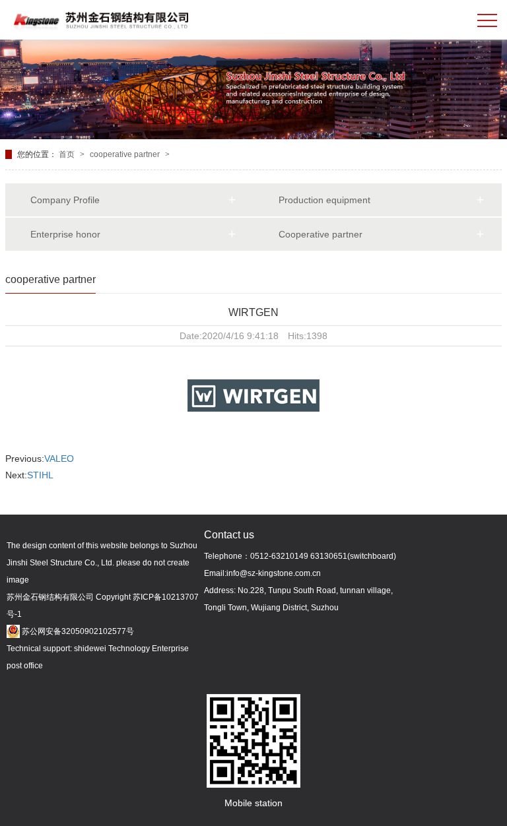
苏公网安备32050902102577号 (77, 631)
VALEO (59, 458)
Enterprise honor (65, 234)
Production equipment (324, 200)
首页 (68, 154)
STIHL (40, 475)
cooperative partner (126, 154)
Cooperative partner (320, 234)
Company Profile (65, 200)
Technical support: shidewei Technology (78, 648)
